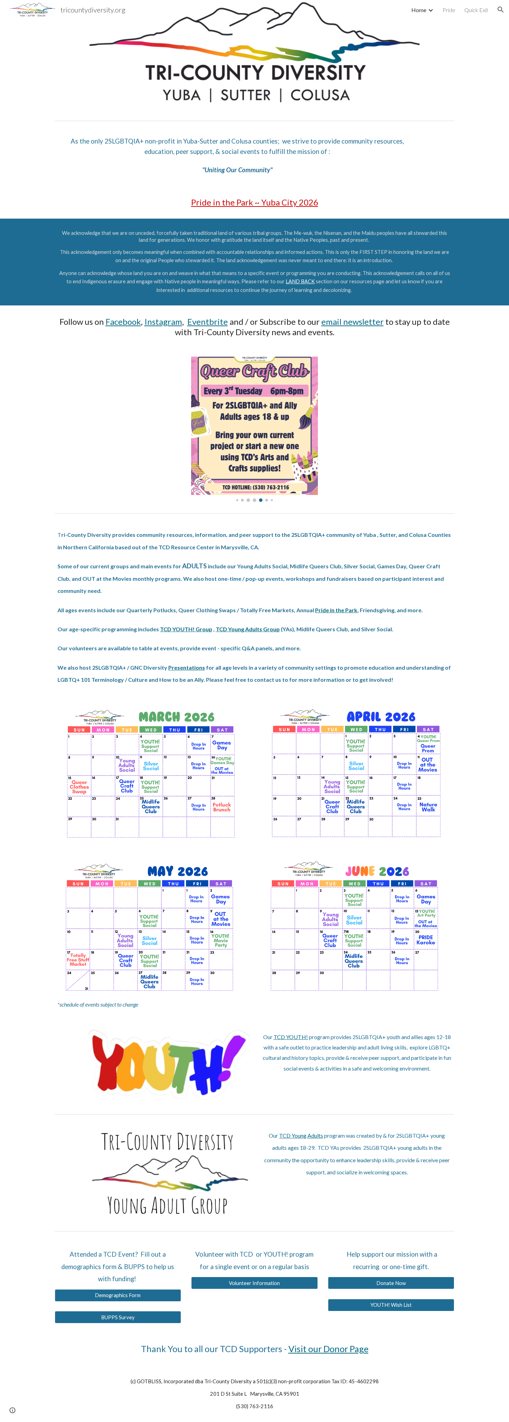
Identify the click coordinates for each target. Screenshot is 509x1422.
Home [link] (418, 10)
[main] (237, 155)
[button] (500, 9)
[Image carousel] (254, 429)
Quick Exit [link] (476, 10)
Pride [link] (449, 10)
